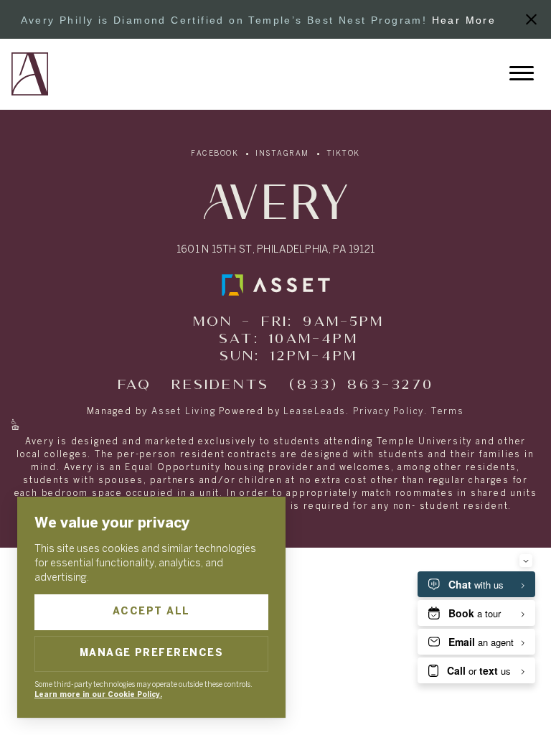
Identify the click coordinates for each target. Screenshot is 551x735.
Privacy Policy (388, 412)
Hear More (464, 20)
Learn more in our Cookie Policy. (98, 695)
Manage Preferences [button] (152, 653)
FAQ (135, 385)
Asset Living (183, 412)
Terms (447, 412)
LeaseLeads (314, 412)
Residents (220, 385)
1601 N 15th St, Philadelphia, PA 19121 (275, 250)
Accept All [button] (151, 612)
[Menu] (521, 73)
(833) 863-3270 (361, 385)
